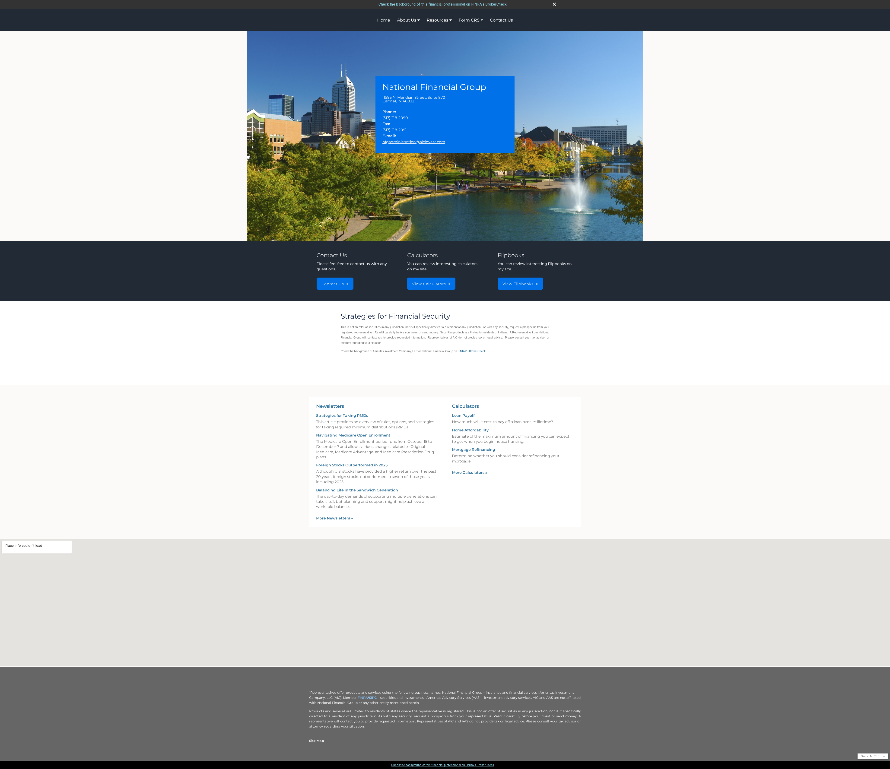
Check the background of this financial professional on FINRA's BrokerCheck (442, 4)
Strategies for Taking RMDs (342, 415)
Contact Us (501, 20)
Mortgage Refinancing (473, 449)
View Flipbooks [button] (518, 284)
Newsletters (330, 406)
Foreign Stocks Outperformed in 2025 (352, 465)
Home (383, 20)
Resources (437, 20)
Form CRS (469, 20)
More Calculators (469, 472)
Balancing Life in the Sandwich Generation (357, 490)
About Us (406, 20)
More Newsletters (334, 518)
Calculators (465, 406)
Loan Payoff (463, 415)
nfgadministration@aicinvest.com (413, 142)
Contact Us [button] (332, 284)
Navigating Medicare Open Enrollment (353, 435)
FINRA (363, 698)
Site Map (316, 741)
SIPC (373, 698)
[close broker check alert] (554, 4)
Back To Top (870, 756)
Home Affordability (470, 430)
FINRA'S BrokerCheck (472, 351)
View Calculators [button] (429, 284)
